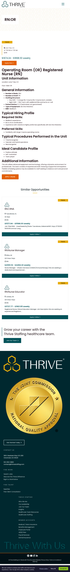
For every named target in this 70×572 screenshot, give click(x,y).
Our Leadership (24, 504)
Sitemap (35, 561)
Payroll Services (24, 535)
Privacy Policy (45, 560)
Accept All (63, 568)
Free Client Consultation (12, 492)
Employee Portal (24, 530)
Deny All (53, 568)
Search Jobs (8, 474)
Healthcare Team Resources (29, 512)
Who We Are (23, 501)
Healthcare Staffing (25, 515)
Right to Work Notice (11, 479)
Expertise (7, 489)
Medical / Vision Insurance (28, 524)
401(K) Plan (22, 532)
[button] (12, 340)
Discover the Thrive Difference (14, 477)
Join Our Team (24, 507)
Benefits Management (26, 527)
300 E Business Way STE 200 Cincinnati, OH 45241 (13, 457)
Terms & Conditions (55, 560)
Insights (21, 509)
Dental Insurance (25, 538)
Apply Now (9, 63)
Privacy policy (43, 568)
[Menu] (63, 4)
